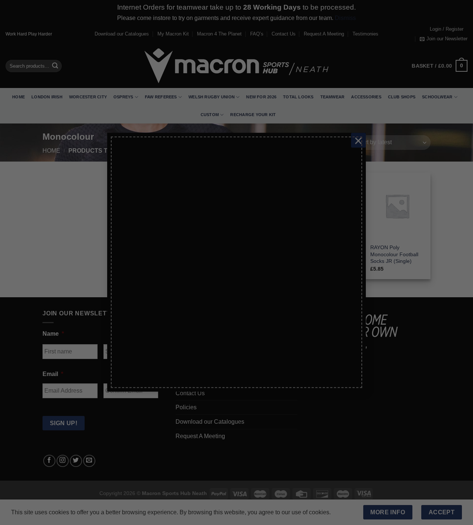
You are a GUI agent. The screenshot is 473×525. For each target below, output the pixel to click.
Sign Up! (154, 349)
